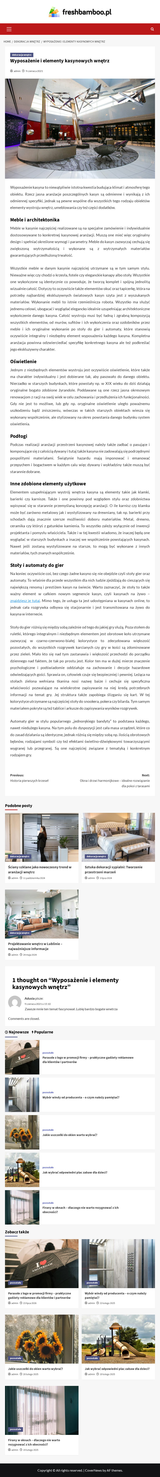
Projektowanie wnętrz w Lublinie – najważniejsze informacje (35, 946)
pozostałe (48, 1053)
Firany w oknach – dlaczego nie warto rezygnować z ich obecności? (34, 1442)
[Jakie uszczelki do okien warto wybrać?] (22, 1132)
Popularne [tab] (43, 1032)
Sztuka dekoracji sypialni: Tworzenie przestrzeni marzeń (113, 870)
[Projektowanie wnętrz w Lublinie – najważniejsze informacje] (42, 914)
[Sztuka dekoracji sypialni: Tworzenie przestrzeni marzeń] (118, 837)
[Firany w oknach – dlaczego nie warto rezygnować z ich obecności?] (22, 1207)
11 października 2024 (34, 878)
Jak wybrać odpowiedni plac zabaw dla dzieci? (74, 1172)
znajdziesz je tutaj (25, 600)
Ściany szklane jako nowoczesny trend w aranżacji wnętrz (39, 870)
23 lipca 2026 (29, 1303)
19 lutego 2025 (107, 1374)
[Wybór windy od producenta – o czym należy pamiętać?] (22, 1094)
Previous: (29, 778)
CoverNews (93, 1470)
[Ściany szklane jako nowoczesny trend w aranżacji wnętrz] (42, 837)
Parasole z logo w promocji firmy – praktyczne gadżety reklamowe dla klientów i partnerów (39, 1295)
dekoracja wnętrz (21, 55)
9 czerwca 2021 (34, 71)
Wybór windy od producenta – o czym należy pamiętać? (80, 1097)
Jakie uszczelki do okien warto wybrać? (69, 1135)
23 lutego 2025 (107, 1303)
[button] (9, 28)
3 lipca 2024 (106, 878)
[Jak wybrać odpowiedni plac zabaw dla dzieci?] (22, 1169)
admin (17, 71)
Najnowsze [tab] (18, 1032)
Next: (115, 780)
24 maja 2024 (30, 955)
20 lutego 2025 (30, 1374)
